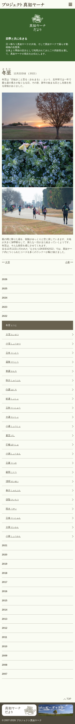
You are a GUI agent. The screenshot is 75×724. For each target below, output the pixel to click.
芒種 (12, 444)
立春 (13, 518)
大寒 (12, 527)
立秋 (13, 407)
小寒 (67, 262)
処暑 (12, 398)
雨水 (11, 508)
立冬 (12, 353)
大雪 (7, 262)
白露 (11, 389)
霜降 (12, 362)
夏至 (10, 435)
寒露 (11, 371)
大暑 (12, 417)
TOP (69, 699)
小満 (13, 453)
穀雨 (11, 472)
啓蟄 (12, 499)
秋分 (13, 380)
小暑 (13, 426)
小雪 (13, 343)
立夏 (11, 463)
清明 (12, 481)
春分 (13, 490)
